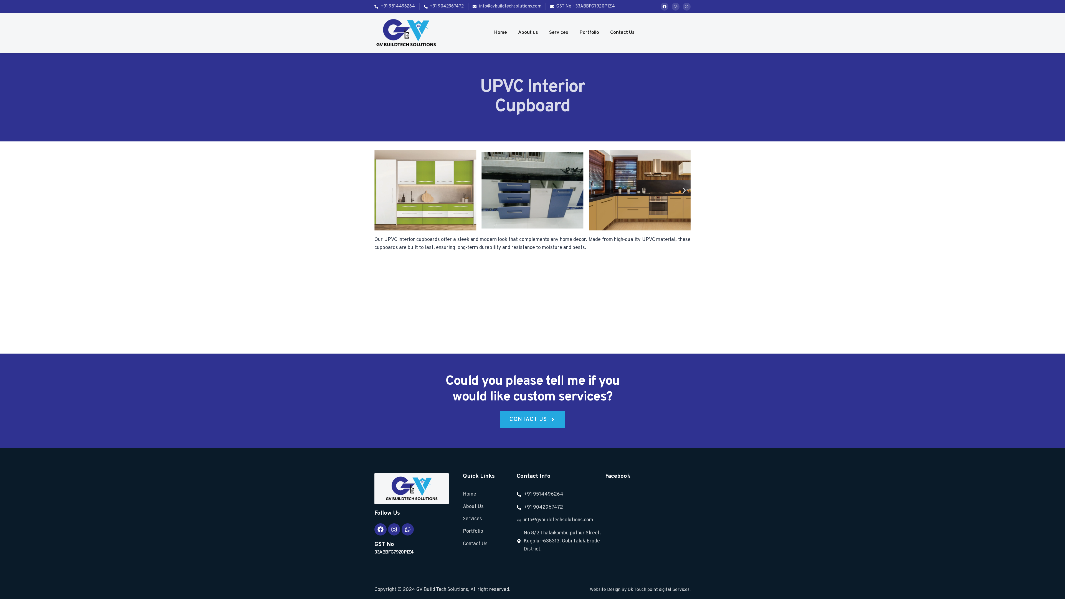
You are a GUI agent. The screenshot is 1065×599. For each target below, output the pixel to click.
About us (528, 32)
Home (500, 32)
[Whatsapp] (687, 7)
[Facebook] (664, 7)
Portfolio (589, 32)
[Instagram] (675, 7)
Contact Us (622, 32)
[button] (380, 190)
